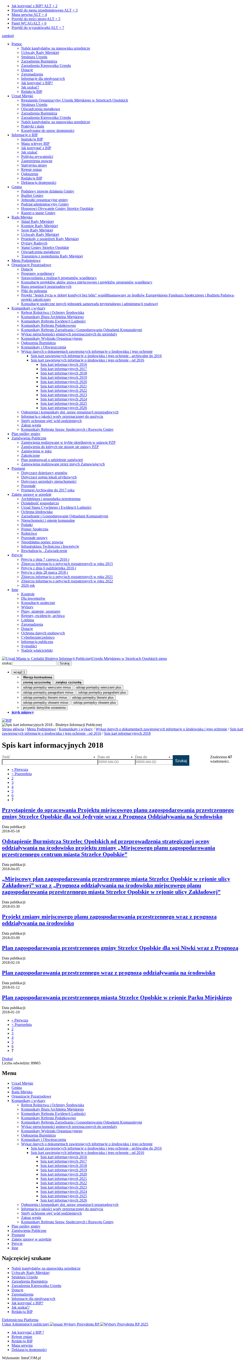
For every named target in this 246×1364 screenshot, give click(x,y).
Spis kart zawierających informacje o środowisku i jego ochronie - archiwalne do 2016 (96, 356)
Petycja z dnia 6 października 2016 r (48, 568)
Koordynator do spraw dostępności (47, 131)
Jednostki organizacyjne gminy (44, 200)
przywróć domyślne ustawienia (44, 707)
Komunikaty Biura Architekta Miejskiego (52, 317)
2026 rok (28, 585)
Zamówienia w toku (36, 451)
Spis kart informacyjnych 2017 (63, 369)
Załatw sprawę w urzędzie (31, 494)
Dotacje (27, 70)
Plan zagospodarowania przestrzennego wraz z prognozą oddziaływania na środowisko (108, 973)
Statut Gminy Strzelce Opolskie (45, 247)
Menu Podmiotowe (26, 260)
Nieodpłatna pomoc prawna (42, 542)
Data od (104, 757)
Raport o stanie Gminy (38, 213)
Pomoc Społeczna (34, 529)
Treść (6, 757)
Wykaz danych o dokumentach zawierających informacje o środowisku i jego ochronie (87, 351)
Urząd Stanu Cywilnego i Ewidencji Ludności (56, 507)
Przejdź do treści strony (36, 19)
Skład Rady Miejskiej (37, 221)
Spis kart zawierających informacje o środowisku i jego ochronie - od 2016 (87, 360)
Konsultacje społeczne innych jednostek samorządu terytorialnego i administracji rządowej (89, 304)
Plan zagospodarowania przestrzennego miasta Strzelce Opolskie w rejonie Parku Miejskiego (117, 997)
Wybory (27, 607)
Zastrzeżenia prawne (36, 161)
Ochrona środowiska (37, 512)
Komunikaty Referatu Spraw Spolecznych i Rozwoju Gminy (67, 429)
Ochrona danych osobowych (43, 633)
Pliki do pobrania (34, 291)
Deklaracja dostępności (38, 182)
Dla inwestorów (33, 598)
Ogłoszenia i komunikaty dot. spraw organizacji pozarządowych (69, 412)
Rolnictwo (29, 533)
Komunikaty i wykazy (28, 308)
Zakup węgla (31, 425)
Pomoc (17, 44)
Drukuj (7, 1059)
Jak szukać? (30, 87)
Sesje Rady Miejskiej (37, 230)
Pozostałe (28, 486)
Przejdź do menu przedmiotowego (45, 10)
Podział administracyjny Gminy (45, 204)
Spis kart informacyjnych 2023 (63, 395)
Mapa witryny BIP (35, 144)
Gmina (17, 187)
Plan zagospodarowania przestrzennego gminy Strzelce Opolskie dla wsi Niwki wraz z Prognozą (120, 948)
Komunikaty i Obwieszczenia (43, 347)
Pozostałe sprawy (34, 538)
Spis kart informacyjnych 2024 (63, 399)
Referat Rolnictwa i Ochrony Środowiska (52, 312)
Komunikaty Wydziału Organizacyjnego (51, 338)
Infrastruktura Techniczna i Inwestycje (50, 546)
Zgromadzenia (32, 74)
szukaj (7, 663)
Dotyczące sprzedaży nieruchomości (48, 481)
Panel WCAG (29, 23)
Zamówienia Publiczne (29, 438)
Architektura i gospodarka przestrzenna (50, 499)
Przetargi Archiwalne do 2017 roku (47, 490)
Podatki (27, 525)
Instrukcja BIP (32, 139)
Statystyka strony (34, 165)
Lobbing (27, 620)
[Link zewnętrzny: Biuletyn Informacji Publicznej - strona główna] (7, 720)
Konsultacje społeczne (38, 603)
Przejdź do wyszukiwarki (38, 28)
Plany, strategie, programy (41, 611)
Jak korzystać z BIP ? (28, 1332)
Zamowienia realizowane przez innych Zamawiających (63, 464)
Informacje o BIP (25, 135)
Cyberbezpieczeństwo (38, 637)
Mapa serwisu (29, 15)
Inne (15, 590)
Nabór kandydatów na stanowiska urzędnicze (55, 48)
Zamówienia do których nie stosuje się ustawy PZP (60, 447)
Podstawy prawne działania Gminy (47, 191)
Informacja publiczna (37, 642)
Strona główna (13, 729)
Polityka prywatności (37, 156)
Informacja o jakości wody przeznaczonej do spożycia (62, 416)
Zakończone (30, 455)
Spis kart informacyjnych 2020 (63, 382)
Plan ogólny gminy (26, 434)
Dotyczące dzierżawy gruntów (44, 473)
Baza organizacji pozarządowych (46, 286)
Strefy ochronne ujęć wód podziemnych (51, 421)
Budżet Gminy (32, 195)
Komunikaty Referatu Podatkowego (48, 325)
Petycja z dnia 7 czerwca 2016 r (45, 559)
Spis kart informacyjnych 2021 (63, 386)
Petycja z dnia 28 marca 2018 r (44, 572)
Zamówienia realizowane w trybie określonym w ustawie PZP (68, 442)
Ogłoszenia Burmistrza (38, 343)
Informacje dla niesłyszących (43, 79)
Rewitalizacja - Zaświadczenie (44, 551)
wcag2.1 (19, 672)
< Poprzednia (22, 774)
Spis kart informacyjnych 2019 (63, 377)
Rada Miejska (22, 217)
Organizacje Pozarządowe (31, 265)
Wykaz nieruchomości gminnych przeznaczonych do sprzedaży (69, 334)
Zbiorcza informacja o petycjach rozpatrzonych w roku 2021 (67, 577)
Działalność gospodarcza (40, 503)
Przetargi (18, 468)
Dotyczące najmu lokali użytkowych (49, 477)
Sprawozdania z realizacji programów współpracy (59, 278)
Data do (141, 757)
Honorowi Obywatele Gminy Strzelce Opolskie (57, 208)
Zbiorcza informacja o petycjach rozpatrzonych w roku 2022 (67, 581)
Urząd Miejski (22, 96)
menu (163, 658)
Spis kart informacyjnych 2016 (63, 364)
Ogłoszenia (29, 174)
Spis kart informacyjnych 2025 (63, 403)
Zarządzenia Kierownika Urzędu (46, 66)
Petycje (17, 555)
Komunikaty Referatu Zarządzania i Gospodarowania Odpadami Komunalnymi (81, 330)
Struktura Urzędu (34, 57)
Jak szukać (29, 152)
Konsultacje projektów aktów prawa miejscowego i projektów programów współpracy (86, 282)
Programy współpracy (38, 273)
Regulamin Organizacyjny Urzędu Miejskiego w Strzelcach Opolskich (74, 100)
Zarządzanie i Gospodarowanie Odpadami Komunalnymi (64, 516)
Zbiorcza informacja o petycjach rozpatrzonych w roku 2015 (67, 564)
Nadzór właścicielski (37, 650)
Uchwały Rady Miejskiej (40, 53)
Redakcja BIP (31, 92)
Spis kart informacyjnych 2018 (63, 373)
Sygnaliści (29, 646)
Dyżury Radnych (34, 243)
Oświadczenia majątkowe (40, 109)
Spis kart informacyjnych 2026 (63, 408)
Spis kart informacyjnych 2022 (63, 390)
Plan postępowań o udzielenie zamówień (52, 460)
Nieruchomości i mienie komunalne (48, 520)
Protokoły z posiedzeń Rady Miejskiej (50, 239)
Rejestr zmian (31, 169)
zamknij (8, 36)
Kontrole (28, 594)
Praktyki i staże (32, 126)
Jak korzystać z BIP (36, 148)
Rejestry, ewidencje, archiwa (43, 616)
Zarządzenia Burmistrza (39, 61)
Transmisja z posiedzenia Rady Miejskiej (52, 256)
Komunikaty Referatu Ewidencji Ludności (53, 321)
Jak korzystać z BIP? (34, 6)
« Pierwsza (20, 769)
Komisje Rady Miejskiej (39, 226)
